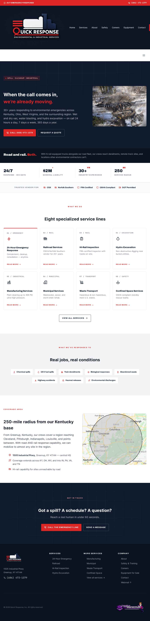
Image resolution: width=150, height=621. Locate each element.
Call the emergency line (63, 527)
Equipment (129, 27)
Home (72, 27)
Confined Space (94, 573)
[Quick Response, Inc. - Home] (35, 27)
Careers (116, 27)
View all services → (96, 577)
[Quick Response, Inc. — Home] (13, 558)
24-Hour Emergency (62, 558)
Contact (142, 27)
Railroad (56, 563)
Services (83, 27)
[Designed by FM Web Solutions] (130, 607)
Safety (105, 27)
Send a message (96, 527)
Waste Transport (94, 568)
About (94, 27)
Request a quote (51, 133)
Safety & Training (129, 563)
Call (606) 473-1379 (21, 133)
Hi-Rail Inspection (60, 568)
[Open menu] (143, 55)
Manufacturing (94, 558)
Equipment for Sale (130, 573)
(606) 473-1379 (138, 3)
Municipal (91, 563)
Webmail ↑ (126, 582)
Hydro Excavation (60, 573)
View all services (73, 318)
